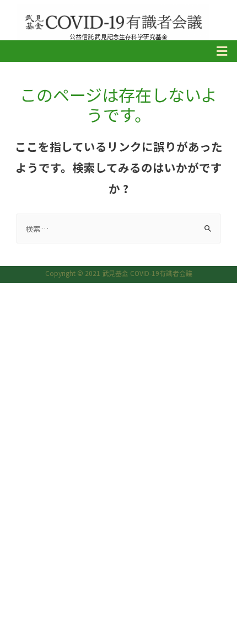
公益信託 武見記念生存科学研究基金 (118, 36)
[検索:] (118, 228)
